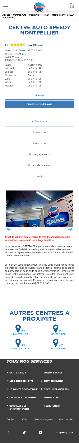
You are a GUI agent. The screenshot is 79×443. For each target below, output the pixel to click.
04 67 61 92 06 (25, 60)
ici (53, 240)
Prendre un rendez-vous (39, 104)
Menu (6, 2)
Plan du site (65, 419)
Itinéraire (39, 95)
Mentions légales (43, 419)
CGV (24, 419)
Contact (11, 419)
